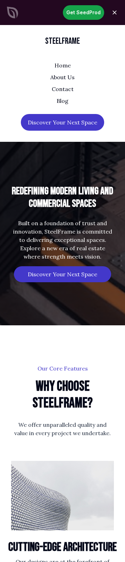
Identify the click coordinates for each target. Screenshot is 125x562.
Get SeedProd (83, 12)
